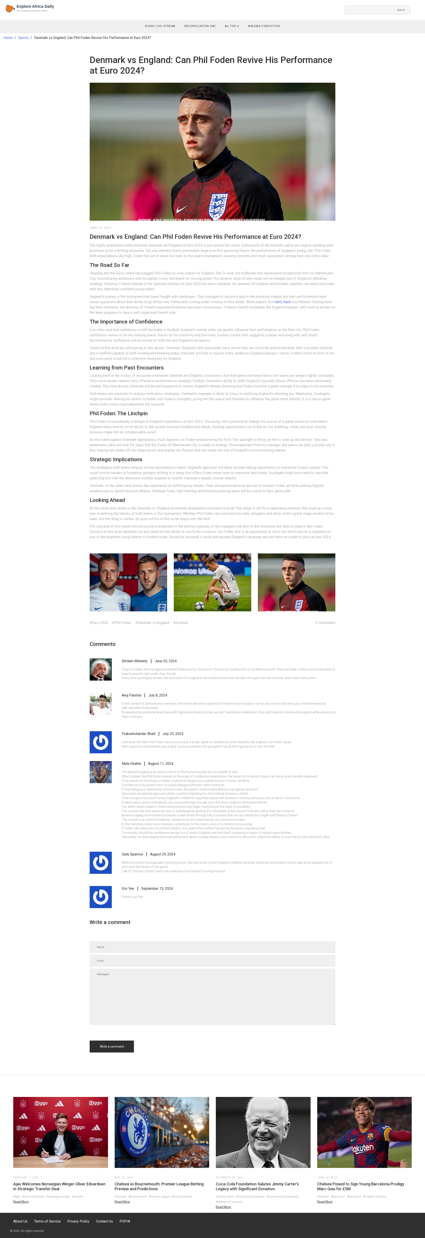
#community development (283, 1196)
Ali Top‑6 (232, 26)
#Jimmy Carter (225, 1196)
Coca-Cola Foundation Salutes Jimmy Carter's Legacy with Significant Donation (257, 1186)
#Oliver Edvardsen (33, 1196)
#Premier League (159, 1196)
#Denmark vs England (152, 623)
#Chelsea (120, 1196)
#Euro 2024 (99, 623)
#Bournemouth (137, 1196)
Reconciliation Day (200, 26)
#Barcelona (354, 1196)
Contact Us (104, 1221)
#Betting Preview (182, 1196)
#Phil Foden (121, 623)
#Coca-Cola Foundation (250, 1196)
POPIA (125, 1221)
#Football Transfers (375, 1196)
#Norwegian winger (58, 1196)
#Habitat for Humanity (229, 1202)
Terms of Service (47, 1221)
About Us (20, 1221)
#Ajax (16, 1196)
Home (8, 38)
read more (21, 1202)
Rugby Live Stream (160, 26)
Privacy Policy (78, 1221)
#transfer (77, 1196)
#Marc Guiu (338, 1196)
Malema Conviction (264, 26)
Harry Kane (282, 302)
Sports (23, 38)
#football (180, 623)
